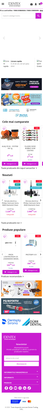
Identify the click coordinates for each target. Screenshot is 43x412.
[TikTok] (29, 388)
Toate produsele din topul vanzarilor (19, 168)
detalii (39, 10)
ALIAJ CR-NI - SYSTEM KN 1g (10, 147)
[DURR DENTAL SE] (32, 321)
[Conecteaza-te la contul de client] (35, 4)
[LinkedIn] (24, 388)
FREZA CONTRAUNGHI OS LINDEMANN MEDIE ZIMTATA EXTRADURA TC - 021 (11, 257)
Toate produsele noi (11, 223)
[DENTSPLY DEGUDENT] (11, 321)
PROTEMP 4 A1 (31, 255)
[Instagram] (20, 388)
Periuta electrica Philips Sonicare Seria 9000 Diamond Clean (10, 203)
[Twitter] (11, 388)
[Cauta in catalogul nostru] (38, 16)
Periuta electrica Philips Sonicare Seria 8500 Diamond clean (32, 203)
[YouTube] (15, 388)
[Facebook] (6, 388)
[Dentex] (14, 4)
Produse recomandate (12, 276)
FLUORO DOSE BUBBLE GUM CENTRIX (30, 148)
